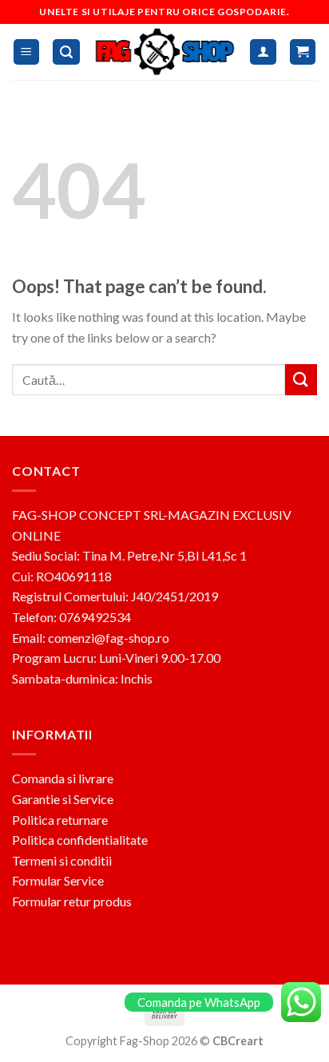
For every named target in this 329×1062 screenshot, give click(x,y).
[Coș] (303, 52)
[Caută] (66, 52)
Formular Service (58, 880)
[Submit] (301, 379)
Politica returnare (60, 819)
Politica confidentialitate (80, 839)
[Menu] (27, 52)
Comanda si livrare (62, 778)
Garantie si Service (62, 798)
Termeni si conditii (62, 860)
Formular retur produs (72, 901)
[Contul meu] (263, 52)
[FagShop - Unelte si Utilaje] (165, 51)
